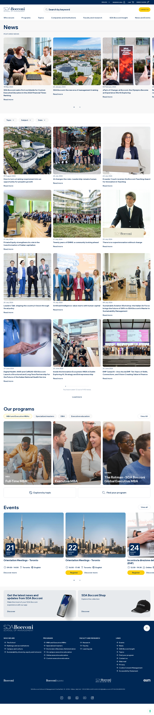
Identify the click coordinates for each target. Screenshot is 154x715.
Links (118, 638)
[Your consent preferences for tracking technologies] (150, 711)
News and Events (142, 18)
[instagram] (92, 698)
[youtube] (84, 698)
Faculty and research (92, 18)
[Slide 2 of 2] (80, 107)
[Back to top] (146, 628)
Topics (41, 18)
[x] (69, 698)
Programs (26, 18)
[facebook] (61, 698)
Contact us (145, 9)
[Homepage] (18, 628)
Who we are (9, 18)
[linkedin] (77, 698)
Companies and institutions (63, 18)
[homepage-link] (14, 9)
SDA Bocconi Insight (119, 18)
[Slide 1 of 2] (74, 107)
